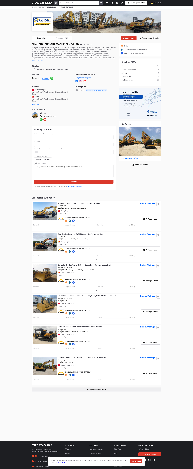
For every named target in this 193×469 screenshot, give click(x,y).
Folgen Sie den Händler (150, 38)
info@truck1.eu (144, 449)
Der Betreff (40, 156)
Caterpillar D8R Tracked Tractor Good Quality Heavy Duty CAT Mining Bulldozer (87, 296)
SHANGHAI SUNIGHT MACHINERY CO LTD (78, 218)
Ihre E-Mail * (37, 141)
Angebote (61, 38)
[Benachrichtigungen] (117, 3)
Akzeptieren (136, 461)
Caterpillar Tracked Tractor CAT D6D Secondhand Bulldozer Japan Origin (84, 265)
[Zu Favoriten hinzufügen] (158, 204)
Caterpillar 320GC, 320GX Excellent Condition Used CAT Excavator (82, 358)
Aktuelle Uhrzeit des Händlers (95, 90)
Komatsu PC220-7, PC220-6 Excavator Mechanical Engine (79, 203)
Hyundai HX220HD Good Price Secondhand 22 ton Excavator (80, 327)
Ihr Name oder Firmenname (45, 134)
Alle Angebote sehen (96, 389)
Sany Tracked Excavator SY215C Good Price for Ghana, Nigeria (81, 234)
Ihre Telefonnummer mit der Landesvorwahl (50, 149)
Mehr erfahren (60, 462)
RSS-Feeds (118, 466)
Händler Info (41, 38)
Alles (139, 83)
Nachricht (40, 163)
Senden (74, 182)
